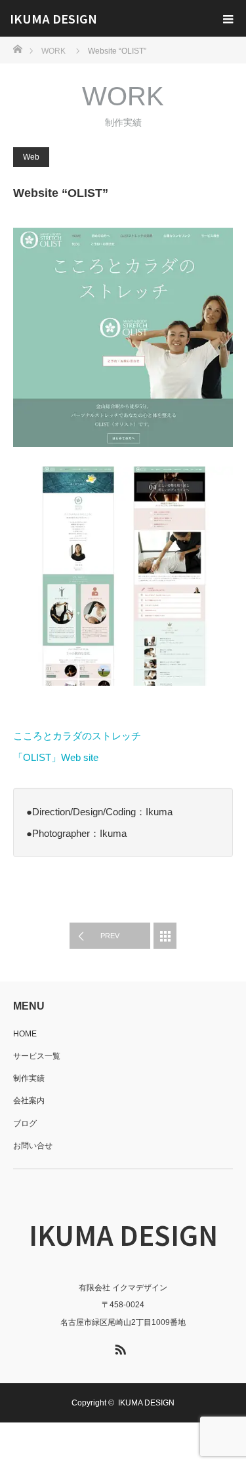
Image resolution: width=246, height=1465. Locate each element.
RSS (119, 1347)
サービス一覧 (36, 1056)
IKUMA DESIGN (53, 18)
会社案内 (29, 1100)
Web (31, 157)
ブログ (25, 1123)
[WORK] (165, 936)
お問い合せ (32, 1145)
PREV (109, 936)
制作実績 (29, 1078)
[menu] (227, 18)
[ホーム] (17, 48)
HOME (25, 1033)
